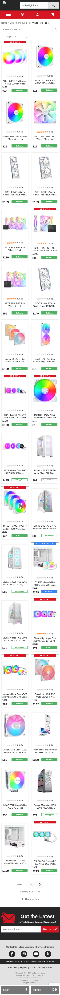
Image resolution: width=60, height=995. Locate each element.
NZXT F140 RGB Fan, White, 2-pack (15, 304)
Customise (49, 592)
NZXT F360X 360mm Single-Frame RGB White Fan (15, 195)
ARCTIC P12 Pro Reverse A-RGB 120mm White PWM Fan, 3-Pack (15, 84)
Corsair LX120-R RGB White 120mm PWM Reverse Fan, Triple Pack (15, 362)
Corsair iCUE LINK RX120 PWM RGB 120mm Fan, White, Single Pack (15, 752)
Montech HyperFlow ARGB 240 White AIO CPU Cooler (14, 695)
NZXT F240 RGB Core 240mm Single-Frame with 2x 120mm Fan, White (45, 362)
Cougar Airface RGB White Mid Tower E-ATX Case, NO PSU (15, 640)
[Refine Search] (55, 29)
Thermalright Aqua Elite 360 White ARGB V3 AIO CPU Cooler (44, 641)
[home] (10, 2)
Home (4, 22)
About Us (12, 967)
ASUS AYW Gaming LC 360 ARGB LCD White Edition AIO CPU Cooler (45, 864)
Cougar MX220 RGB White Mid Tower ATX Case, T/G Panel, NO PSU (15, 585)
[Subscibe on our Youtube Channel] (36, 954)
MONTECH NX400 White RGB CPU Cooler (15, 806)
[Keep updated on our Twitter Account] (48, 954)
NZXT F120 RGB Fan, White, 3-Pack (15, 248)
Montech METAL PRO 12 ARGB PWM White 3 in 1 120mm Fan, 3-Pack (15, 529)
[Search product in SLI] (53, 5)
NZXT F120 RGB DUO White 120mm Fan (44, 138)
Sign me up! (50, 929)
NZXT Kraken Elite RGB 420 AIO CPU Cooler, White (15, 473)
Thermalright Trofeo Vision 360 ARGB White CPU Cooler (45, 752)
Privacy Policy (45, 967)
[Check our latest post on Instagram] (24, 954)
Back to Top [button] (32, 899)
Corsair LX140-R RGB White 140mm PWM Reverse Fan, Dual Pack (45, 697)
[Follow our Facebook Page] (12, 954)
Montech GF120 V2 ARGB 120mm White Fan (15, 138)
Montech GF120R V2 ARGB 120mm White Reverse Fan (45, 83)
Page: (9, 37)
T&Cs (32, 967)
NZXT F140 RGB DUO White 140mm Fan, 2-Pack (44, 249)
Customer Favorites (20, 22)
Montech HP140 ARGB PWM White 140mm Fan (45, 416)
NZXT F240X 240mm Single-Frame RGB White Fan (45, 195)
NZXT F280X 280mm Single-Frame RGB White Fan (45, 306)
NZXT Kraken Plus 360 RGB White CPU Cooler (15, 416)
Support (23, 967)
